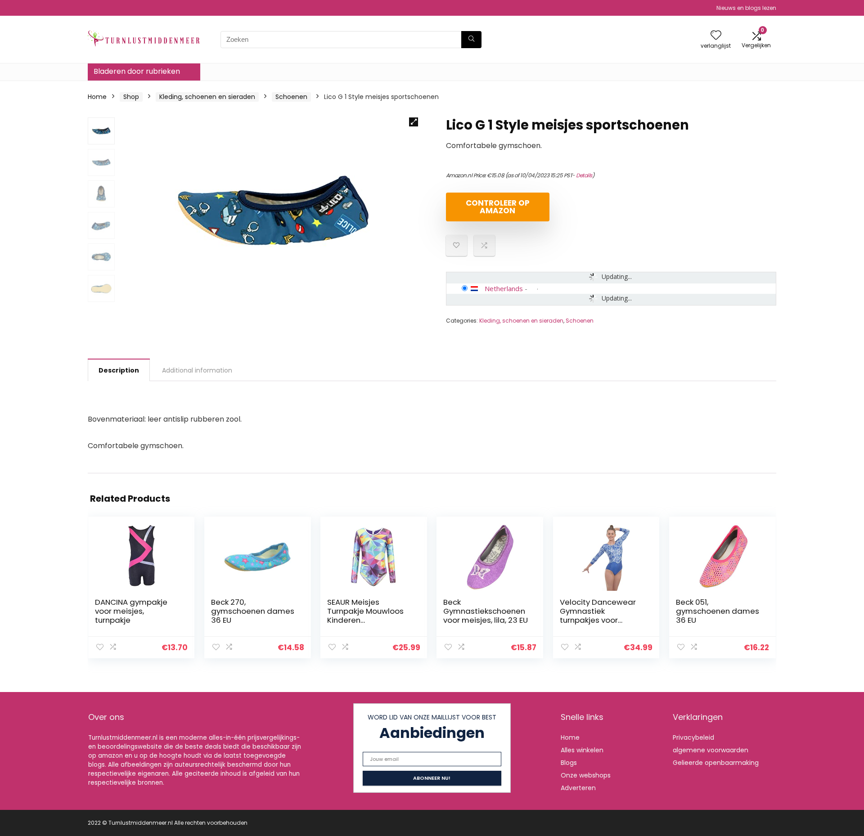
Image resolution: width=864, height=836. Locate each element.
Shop (131, 96)
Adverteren (578, 787)
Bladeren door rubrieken (137, 71)
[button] (413, 121)
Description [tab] (119, 370)
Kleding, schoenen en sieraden (207, 96)
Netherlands (504, 288)
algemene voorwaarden (710, 750)
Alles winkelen (582, 750)
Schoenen (291, 96)
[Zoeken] (471, 39)
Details (584, 175)
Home (97, 96)
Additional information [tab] (197, 370)
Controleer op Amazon (498, 207)
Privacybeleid (693, 737)
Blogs (569, 762)
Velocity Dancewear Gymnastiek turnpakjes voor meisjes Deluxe (598, 615)
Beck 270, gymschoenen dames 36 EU (252, 611)
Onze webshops (586, 775)
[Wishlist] (716, 35)
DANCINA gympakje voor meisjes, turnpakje (131, 611)
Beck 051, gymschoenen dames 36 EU (717, 611)
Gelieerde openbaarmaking (716, 762)
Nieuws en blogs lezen (746, 8)
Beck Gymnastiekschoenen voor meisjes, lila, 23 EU (485, 611)
